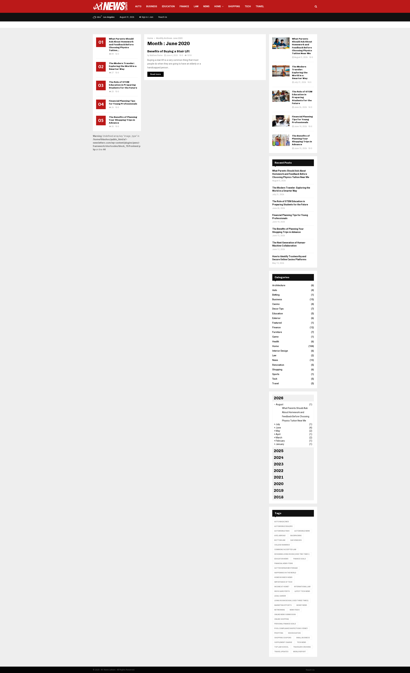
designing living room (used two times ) (292, 554)
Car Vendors (296, 540)
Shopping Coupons (282, 638)
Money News (301, 605)
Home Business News (283, 577)
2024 (278, 457)
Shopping (234, 6)
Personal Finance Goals (285, 624)
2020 (278, 483)
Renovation (278, 365)
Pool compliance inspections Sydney (291, 628)
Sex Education (294, 633)
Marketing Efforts (283, 605)
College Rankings (282, 545)
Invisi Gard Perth (282, 591)
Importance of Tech (283, 582)
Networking (279, 610)
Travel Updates (281, 652)
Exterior (276, 318)
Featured (277, 323)
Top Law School (281, 647)
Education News (281, 559)
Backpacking (296, 535)
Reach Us (162, 17)
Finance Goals (299, 559)
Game (275, 336)
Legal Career (280, 596)
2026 (278, 398)
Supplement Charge (283, 642)
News (206, 6)
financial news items (283, 563)
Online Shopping (281, 619)
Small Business (303, 638)
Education (168, 6)
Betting (276, 295)
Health (275, 341)
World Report (299, 652)
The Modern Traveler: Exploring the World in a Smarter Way (122, 66)
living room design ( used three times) (291, 600)
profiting (278, 633)
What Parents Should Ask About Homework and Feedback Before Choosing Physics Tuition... (121, 44)
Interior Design (280, 351)
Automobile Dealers (283, 526)
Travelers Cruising (302, 647)
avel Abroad (280, 535)
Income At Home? (281, 587)
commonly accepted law (285, 549)
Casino (276, 304)
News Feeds (295, 610)
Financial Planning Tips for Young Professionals (123, 102)
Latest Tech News (302, 591)
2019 (278, 490)
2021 (278, 477)
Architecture (278, 285)
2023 (278, 464)
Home (217, 6)
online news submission (285, 614)
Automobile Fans (282, 531)
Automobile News (302, 531)
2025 (278, 450)
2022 (278, 470)
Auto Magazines (281, 522)
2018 (278, 497)
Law (196, 6)
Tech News (301, 642)
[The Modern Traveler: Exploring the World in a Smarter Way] (281, 71)
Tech (248, 6)
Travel (260, 6)
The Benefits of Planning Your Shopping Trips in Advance (123, 120)
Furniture (277, 332)
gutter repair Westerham (286, 568)
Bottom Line (279, 540)
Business (151, 6)
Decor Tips (278, 308)
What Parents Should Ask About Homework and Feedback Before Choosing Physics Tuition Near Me (302, 46)
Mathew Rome (156, 55)
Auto (138, 6)
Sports (275, 374)
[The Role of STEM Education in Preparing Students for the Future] (281, 96)
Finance (184, 6)
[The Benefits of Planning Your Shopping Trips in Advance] (281, 140)
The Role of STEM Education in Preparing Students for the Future (123, 85)
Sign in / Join (147, 17)
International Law (302, 587)
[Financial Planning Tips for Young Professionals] (281, 121)
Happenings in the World (285, 573)
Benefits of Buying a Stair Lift (168, 51)
